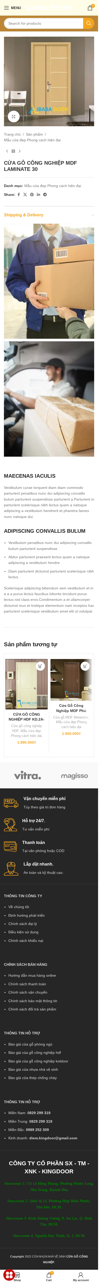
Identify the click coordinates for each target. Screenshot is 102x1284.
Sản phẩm (34, 134)
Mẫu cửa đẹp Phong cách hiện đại (32, 140)
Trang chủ (12, 134)
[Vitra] (27, 775)
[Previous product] (7, 151)
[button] (40, 666)
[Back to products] (13, 151)
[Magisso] (74, 775)
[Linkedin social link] (38, 194)
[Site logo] (49, 7)
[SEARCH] (88, 23)
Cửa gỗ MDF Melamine (70, 717)
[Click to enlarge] (14, 116)
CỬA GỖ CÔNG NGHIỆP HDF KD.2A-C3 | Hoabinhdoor (26, 719)
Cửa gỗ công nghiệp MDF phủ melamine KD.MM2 (71, 710)
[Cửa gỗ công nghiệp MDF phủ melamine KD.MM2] (71, 680)
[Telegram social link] (45, 194)
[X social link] (25, 194)
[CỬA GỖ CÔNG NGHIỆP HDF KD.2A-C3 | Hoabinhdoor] (26, 684)
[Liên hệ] (9, 1275)
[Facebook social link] (18, 194)
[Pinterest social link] (32, 194)
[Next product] (19, 151)
